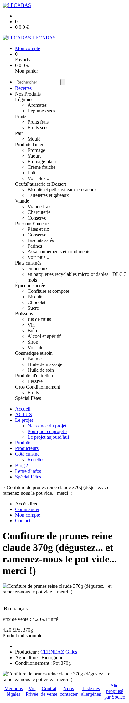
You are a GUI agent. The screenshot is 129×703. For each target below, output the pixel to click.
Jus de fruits (39, 319)
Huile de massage (45, 364)
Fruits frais (38, 122)
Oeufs (21, 184)
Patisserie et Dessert (46, 184)
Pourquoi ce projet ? (47, 431)
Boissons (24, 313)
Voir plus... (38, 178)
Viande (22, 201)
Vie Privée (32, 691)
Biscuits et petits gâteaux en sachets (62, 189)
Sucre (33, 308)
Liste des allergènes (91, 691)
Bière (33, 330)
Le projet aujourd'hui (48, 437)
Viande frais (39, 206)
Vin (31, 325)
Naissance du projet (47, 425)
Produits (23, 442)
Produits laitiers (30, 144)
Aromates (37, 105)
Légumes (24, 99)
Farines (35, 246)
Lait (31, 172)
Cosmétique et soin (34, 353)
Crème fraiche (41, 167)
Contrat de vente (49, 691)
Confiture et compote (48, 291)
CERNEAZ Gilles (58, 651)
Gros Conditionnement (37, 387)
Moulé (34, 139)
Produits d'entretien (34, 375)
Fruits (20, 116)
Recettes (23, 88)
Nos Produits (28, 93)
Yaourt (34, 155)
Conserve (37, 217)
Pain (19, 133)
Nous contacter (69, 691)
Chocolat (36, 302)
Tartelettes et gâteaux (48, 195)
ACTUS (23, 414)
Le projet (24, 420)
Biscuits (35, 296)
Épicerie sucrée (30, 285)
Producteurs (27, 448)
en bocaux (38, 268)
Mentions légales (13, 691)
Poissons (23, 223)
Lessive (35, 381)
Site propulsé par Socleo (114, 691)
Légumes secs (41, 110)
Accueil (22, 408)
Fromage (36, 150)
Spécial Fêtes (28, 398)
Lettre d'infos (28, 471)
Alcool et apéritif (44, 336)
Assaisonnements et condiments (59, 251)
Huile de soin (41, 370)
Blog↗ (22, 465)
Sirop (33, 341)
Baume (35, 358)
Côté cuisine (27, 454)
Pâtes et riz (38, 229)
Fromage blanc (42, 161)
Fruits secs (38, 127)
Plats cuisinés (28, 263)
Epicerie (40, 223)
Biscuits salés (41, 240)
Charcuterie (39, 212)
